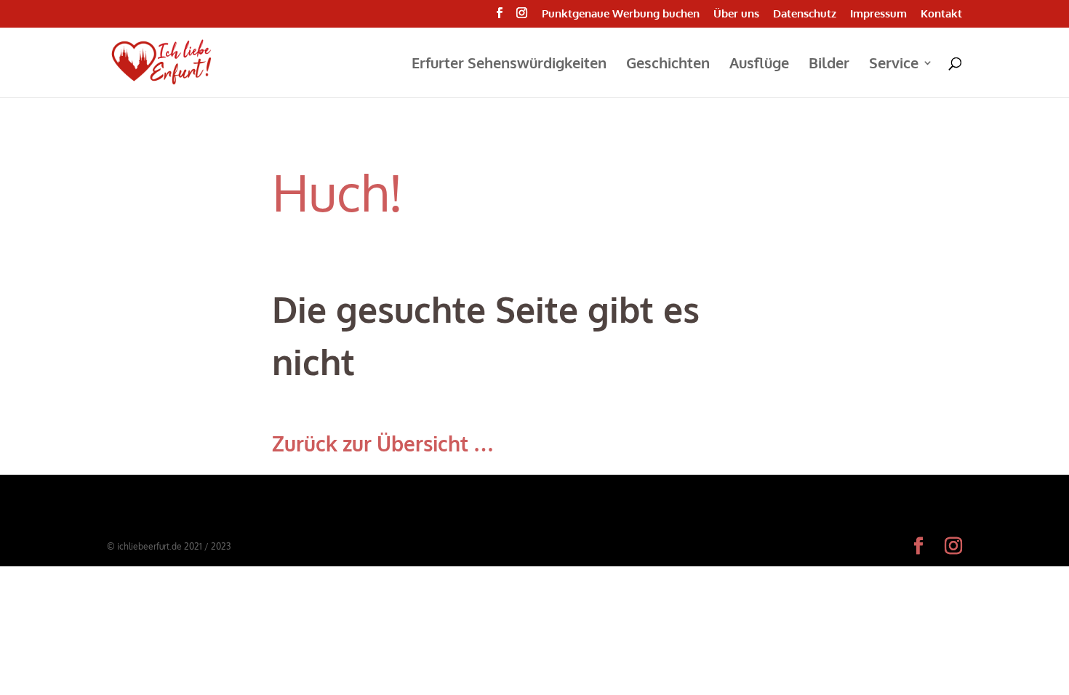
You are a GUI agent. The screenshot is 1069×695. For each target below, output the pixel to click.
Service (893, 64)
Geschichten (668, 64)
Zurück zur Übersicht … (383, 443)
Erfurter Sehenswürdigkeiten (509, 64)
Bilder (829, 64)
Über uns (736, 14)
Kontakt (941, 14)
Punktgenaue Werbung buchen (621, 14)
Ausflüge (759, 64)
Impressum (878, 14)
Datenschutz (804, 14)
